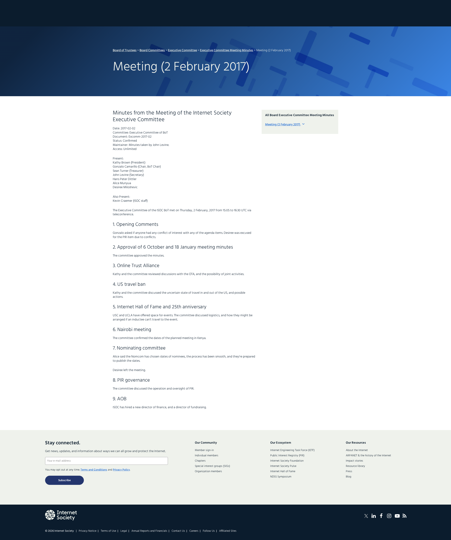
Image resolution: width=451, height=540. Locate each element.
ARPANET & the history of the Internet (368, 455)
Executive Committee (182, 50)
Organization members (208, 471)
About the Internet (357, 450)
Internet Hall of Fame (282, 471)
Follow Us (209, 531)
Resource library (355, 466)
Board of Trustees (125, 50)
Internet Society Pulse (283, 466)
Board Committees (152, 50)
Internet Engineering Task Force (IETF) (292, 450)
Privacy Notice (87, 531)
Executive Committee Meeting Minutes (226, 50)
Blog (348, 476)
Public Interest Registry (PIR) (287, 455)
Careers (193, 531)
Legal (124, 531)
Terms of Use (108, 531)
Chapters (200, 461)
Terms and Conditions (94, 470)
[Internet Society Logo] (61, 515)
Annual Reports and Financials (149, 531)
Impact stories (354, 461)
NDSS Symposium (280, 476)
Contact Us (178, 531)
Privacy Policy (121, 470)
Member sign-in (204, 450)
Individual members (206, 455)
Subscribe (64, 480)
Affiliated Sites (227, 531)
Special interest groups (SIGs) (212, 466)
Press (349, 471)
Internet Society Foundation (287, 461)
